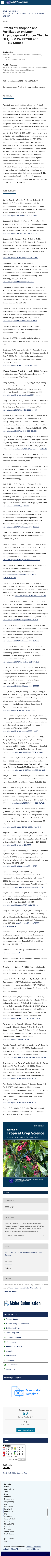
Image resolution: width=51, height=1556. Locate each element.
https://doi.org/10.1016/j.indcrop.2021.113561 (20, 258)
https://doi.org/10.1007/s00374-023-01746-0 (20, 321)
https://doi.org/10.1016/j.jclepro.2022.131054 (20, 620)
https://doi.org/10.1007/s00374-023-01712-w (28, 803)
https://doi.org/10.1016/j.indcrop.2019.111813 (20, 365)
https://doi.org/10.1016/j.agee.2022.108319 (20, 710)
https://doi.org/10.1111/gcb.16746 (16, 1039)
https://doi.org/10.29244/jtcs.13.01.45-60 (22, 81)
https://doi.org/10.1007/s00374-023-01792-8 (20, 215)
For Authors (10, 1360)
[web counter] (6, 1468)
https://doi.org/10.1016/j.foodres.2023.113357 (20, 731)
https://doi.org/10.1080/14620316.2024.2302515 (22, 827)
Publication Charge (13, 1337)
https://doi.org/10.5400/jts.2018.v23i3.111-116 (20, 905)
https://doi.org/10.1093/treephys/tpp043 (18, 282)
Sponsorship (11, 1342)
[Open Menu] (2, 2)
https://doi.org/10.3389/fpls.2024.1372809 (27, 752)
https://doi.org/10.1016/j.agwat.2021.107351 (20, 1078)
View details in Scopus (25, 1430)
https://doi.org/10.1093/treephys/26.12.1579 (20, 866)
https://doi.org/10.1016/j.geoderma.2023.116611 (21, 560)
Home (5, 11)
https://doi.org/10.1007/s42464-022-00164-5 (28, 770)
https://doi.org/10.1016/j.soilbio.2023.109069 (20, 845)
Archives (13, 11)
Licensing (9, 1351)
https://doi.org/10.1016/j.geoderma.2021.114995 (21, 395)
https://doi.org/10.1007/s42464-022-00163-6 (20, 431)
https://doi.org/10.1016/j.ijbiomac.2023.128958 (21, 527)
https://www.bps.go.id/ (11, 953)
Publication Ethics (13, 1328)
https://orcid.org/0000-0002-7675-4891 (14, 60)
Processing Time (12, 1333)
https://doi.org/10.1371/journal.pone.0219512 (29, 449)
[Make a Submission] (22, 1307)
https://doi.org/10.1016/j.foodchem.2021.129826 (21, 1018)
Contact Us (10, 1369)
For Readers (11, 1356)
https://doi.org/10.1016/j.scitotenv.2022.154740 (28, 1057)
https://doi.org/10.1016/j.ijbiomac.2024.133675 (21, 686)
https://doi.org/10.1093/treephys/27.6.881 (27, 887)
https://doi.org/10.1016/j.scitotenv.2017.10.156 (21, 662)
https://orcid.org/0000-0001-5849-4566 (14, 72)
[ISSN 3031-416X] (47, 1517)
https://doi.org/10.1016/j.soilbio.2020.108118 (20, 410)
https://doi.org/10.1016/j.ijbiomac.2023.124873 (21, 641)
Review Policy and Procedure (17, 1324)
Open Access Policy (14, 1346)
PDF (8, 1192)
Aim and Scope (12, 1319)
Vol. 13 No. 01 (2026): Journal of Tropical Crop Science (23, 15)
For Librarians (12, 1365)
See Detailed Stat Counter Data (15, 1473)
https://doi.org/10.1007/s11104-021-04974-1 (20, 233)
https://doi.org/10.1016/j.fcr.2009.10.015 (30, 596)
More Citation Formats (15, 1235)
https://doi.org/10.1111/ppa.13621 (16, 506)
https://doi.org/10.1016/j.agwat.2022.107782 (20, 1103)
